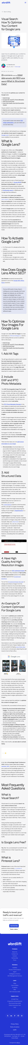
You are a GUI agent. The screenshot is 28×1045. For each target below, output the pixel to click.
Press (14, 960)
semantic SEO (10, 78)
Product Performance (15, 969)
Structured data (7, 447)
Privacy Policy (15, 1024)
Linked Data (15, 521)
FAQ (15, 1007)
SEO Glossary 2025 (14, 991)
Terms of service (14, 1027)
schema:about (7, 504)
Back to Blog (7, 11)
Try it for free (14, 925)
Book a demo (14, 929)
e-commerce (8, 75)
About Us (14, 952)
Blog (14, 983)
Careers (14, 956)
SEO (18, 78)
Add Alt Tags (6, 98)
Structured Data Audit (15, 1003)
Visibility (14, 967)
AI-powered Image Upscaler (15, 582)
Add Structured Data (8, 101)
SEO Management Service (15, 976)
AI (2, 75)
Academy (14, 987)
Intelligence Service (14, 973)
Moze (18, 1042)
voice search (5, 199)
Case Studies (14, 985)
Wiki (14, 989)
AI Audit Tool (14, 999)
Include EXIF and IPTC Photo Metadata (13, 99)
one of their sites (20, 647)
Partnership (15, 958)
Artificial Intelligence (15, 335)
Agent (14, 971)
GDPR (14, 1030)
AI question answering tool (14, 1001)
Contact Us (15, 954)
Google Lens (14, 75)
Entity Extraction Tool (15, 1005)
